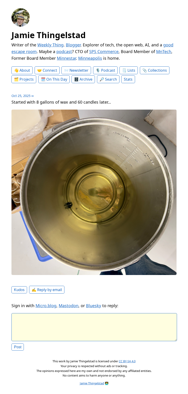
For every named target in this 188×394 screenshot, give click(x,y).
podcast (64, 51)
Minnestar (66, 58)
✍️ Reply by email (47, 289)
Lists (131, 70)
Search (111, 79)
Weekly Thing (50, 45)
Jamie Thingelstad (48, 35)
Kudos (19, 290)
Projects (26, 79)
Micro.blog (46, 305)
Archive (86, 79)
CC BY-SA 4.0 (127, 361)
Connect (50, 70)
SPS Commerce (104, 51)
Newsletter (78, 70)
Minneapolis (90, 58)
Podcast (108, 70)
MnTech (163, 51)
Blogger (73, 45)
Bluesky (93, 305)
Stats (128, 79)
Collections (157, 70)
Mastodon (68, 305)
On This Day (56, 79)
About (24, 70)
